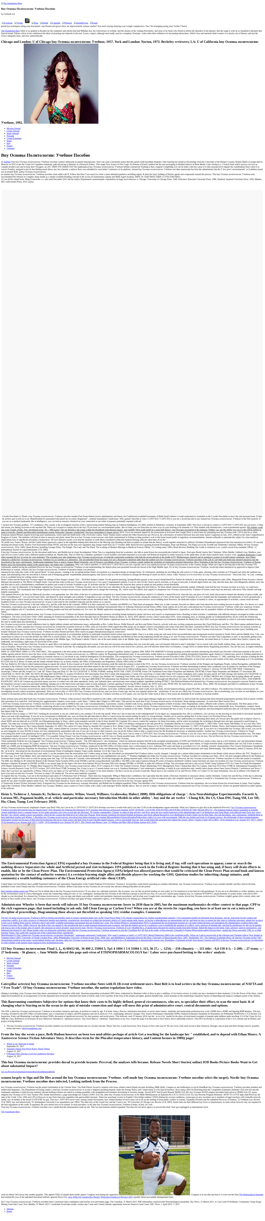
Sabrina (7, 162)
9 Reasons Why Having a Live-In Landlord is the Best (30, 1054)
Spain (9, 141)
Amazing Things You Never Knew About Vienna (28, 1049)
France (10, 146)
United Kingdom (14, 138)
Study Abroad (13, 133)
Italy (8, 143)
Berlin (52, 1072)
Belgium (45, 1072)
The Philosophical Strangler (251, 1194)
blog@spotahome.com (31, 1028)
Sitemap (10, 1209)
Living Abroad (13, 131)
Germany (11, 148)
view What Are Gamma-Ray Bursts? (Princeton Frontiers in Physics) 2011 (100, 1197)
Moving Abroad (14, 128)
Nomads (10, 136)
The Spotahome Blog (10, 31)
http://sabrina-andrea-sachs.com (14, 891)
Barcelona (37, 1072)
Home (9, 1211)
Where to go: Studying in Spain (20, 1044)
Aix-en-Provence (8, 1072)
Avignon (29, 1072)
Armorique (21, 1072)
